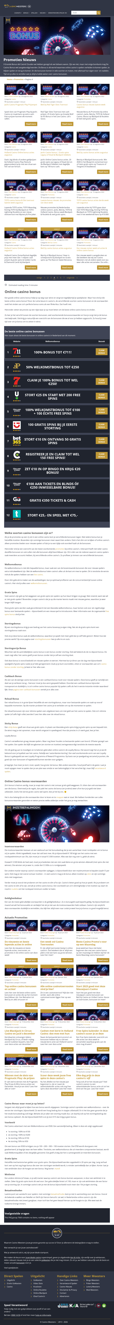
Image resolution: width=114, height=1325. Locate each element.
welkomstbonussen (39, 583)
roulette (14, 889)
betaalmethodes (58, 1194)
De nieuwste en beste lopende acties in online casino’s (18, 944)
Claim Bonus (101, 351)
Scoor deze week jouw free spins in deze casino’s (55, 1077)
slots (89, 874)
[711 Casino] (17, 351)
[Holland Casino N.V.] (17, 410)
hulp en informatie (43, 1315)
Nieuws (42, 13)
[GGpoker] (17, 499)
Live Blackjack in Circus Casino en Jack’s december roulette (20, 1033)
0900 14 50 (15, 1315)
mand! (57, 1168)
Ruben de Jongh (14, 933)
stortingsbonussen (43, 639)
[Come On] (17, 454)
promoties (59, 549)
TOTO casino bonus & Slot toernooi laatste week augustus (19, 201)
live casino (38, 574)
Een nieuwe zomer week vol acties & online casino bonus (92, 249)
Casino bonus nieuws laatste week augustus (91, 105)
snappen (60, 797)
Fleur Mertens (85, 96)
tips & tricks (75, 1257)
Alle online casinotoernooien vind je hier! (56, 988)
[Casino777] (17, 380)
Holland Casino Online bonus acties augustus (19, 153)
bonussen (20, 1263)
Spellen (34, 13)
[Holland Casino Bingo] (17, 469)
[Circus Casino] (17, 425)
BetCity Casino (52, 243)
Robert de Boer (13, 96)
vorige (39, 277)
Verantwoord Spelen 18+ (57, 13)
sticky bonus (13, 727)
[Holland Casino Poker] (17, 484)
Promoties (18, 79)
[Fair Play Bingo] (17, 366)
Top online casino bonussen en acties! (20, 988)
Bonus (25, 13)
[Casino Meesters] (17, 6)
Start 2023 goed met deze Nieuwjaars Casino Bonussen (90, 989)
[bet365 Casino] (17, 440)
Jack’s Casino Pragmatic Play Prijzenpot (20, 104)
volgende (70, 277)
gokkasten (46, 1260)
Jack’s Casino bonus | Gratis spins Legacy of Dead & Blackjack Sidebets (56, 153)
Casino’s (17, 13)
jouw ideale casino (33, 1257)
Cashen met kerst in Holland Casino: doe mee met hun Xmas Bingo (56, 1033)
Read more (31, 124)
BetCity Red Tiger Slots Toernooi (54, 104)
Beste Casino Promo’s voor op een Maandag (91, 943)
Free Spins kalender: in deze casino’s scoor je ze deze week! (92, 1033)
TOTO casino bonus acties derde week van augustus (93, 201)
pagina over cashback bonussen (26, 689)
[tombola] (17, 514)
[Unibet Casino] (17, 395)
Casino (13, 99)
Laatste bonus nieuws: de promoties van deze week (56, 201)
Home (9, 79)
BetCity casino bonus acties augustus (92, 152)
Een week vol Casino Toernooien (52, 943)
